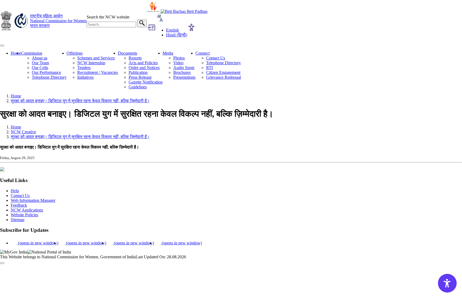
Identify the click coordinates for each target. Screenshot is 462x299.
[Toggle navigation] (2, 45)
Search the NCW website (108, 17)
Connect (202, 53)
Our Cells (40, 67)
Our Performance (46, 72)
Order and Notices (144, 67)
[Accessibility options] (191, 28)
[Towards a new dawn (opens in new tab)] (154, 11)
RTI (209, 67)
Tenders (84, 67)
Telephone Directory (49, 77)
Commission (31, 53)
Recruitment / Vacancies (97, 72)
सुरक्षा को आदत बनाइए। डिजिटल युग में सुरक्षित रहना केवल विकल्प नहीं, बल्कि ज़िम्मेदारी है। (80, 101)
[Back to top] (2, 263)
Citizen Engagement (223, 72)
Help (15, 190)
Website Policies (24, 215)
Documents (127, 53)
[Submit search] (142, 23)
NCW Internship (91, 62)
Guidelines (138, 87)
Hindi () (176, 35)
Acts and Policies (143, 62)
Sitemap (17, 219)
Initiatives (85, 77)
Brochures (182, 72)
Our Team (40, 62)
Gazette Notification (146, 82)
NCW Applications (27, 210)
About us (39, 58)
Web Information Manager (33, 200)
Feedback (19, 205)
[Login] (151, 28)
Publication (138, 72)
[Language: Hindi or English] (159, 21)
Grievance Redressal (223, 77)
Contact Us (215, 58)
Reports (135, 58)
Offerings (75, 53)
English (172, 30)
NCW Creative (23, 132)
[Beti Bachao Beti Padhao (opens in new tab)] (184, 11)
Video (178, 62)
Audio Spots (183, 67)
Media (168, 53)
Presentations (184, 77)
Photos (179, 58)
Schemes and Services (96, 58)
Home (16, 53)
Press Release (140, 77)
